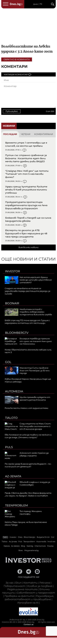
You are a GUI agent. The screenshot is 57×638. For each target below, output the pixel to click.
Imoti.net (51, 541)
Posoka (50, 546)
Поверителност (14, 585)
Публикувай (12, 111)
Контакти (30, 582)
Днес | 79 (37, 4)
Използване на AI (27, 602)
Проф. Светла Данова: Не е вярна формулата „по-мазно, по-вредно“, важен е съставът (28, 494)
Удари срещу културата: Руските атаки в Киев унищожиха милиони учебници (26, 189)
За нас (9, 582)
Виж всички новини (28, 247)
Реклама (44, 582)
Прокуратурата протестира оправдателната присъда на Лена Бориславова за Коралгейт (26, 205)
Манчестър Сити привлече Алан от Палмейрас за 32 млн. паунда (35, 370)
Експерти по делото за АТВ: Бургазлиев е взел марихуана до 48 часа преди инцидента (26, 233)
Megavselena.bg (31, 550)
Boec (21, 550)
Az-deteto (15, 546)
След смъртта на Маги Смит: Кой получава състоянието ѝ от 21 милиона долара (35, 426)
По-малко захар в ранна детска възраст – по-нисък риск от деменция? (28, 465)
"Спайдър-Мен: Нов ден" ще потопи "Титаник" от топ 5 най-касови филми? (26, 174)
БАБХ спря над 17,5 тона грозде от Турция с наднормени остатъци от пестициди (27, 321)
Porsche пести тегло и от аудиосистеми (26, 408)
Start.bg (30, 546)
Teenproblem (16, 505)
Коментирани (43, 134)
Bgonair (12, 303)
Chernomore (40, 546)
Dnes (20, 537)
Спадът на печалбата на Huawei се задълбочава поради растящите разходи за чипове (27, 291)
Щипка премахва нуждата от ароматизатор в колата (35, 398)
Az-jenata (13, 476)
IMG (5, 537)
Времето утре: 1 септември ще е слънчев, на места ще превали (26, 144)
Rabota (7, 546)
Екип (18, 582)
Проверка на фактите (19, 595)
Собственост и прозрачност (36, 592)
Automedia (14, 391)
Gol (8, 362)
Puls (9, 447)
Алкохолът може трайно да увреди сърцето (34, 454)
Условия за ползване (39, 585)
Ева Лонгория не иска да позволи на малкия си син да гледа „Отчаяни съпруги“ (28, 436)
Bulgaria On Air (43, 537)
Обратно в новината (16, 59)
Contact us (28, 624)
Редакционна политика (22, 589)
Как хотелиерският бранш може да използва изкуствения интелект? (36, 280)
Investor (12, 271)
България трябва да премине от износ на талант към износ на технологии (36, 341)
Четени (25, 134)
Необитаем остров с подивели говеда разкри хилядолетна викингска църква (36, 312)
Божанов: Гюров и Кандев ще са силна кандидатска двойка (28, 219)
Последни (10, 134)
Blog (23, 546)
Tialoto (11, 418)
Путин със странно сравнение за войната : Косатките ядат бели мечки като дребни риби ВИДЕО (26, 158)
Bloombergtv (16, 333)
